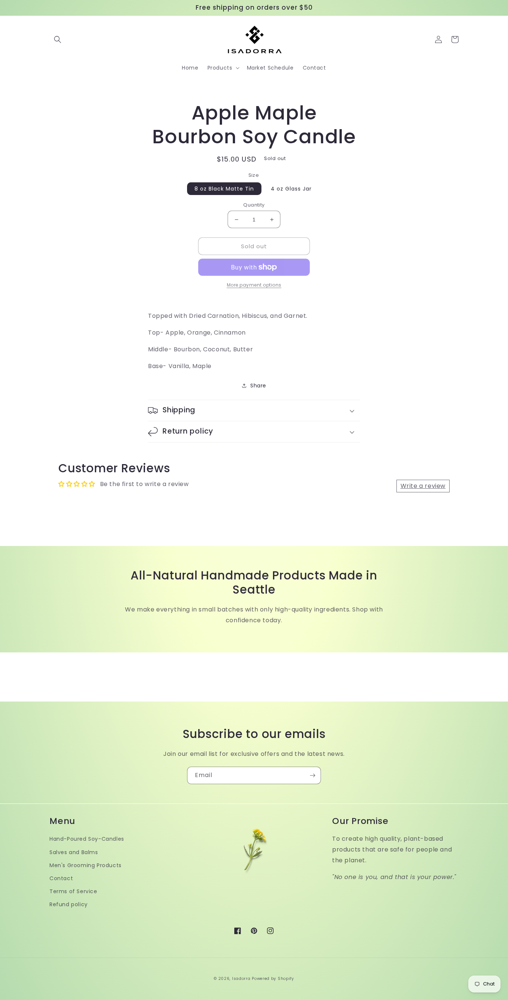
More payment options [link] (254, 285)
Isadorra (241, 978)
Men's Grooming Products (85, 865)
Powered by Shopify (273, 978)
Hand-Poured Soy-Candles (86, 839)
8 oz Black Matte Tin (224, 188)
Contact (61, 878)
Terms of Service (73, 891)
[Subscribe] (312, 775)
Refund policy (68, 904)
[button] (57, 39)
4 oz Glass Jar (291, 188)
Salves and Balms (73, 852)
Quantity (253, 204)
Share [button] (258, 385)
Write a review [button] (423, 486)
